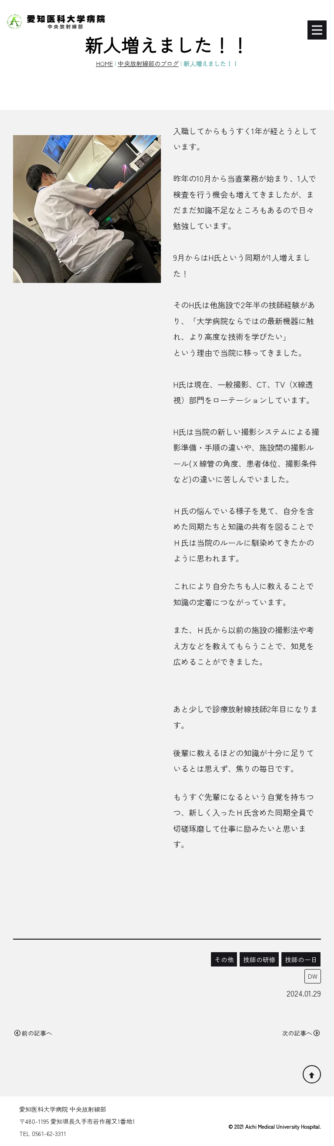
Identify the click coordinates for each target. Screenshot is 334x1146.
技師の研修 (259, 959)
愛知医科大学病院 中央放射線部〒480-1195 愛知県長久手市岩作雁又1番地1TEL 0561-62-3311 (77, 1121)
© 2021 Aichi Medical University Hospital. (274, 1126)
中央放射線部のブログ (148, 63)
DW (312, 976)
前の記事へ (37, 1033)
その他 (224, 959)
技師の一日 (301, 959)
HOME (104, 63)
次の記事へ (297, 1033)
